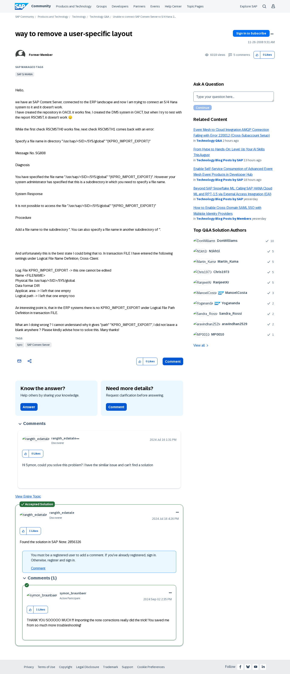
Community (41, 6)
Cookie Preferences (151, 667)
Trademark (110, 667)
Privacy (29, 667)
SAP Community (24, 17)
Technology (79, 17)
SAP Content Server (38, 344)
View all (199, 345)
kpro (19, 344)
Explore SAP (248, 6)
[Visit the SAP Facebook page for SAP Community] (240, 666)
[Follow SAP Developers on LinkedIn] (263, 666)
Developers (120, 6)
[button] (257, 55)
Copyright (65, 667)
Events (155, 6)
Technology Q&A (99, 17)
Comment (173, 361)
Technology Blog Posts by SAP (219, 160)
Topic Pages (195, 6)
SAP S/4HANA (24, 74)
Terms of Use (46, 667)
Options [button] (272, 34)
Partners (139, 6)
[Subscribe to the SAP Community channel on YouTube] (255, 666)
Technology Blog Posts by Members (223, 218)
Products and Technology (73, 6)
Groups (101, 6)
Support (127, 667)
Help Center (173, 6)
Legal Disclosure (87, 667)
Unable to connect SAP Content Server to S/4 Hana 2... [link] (144, 17)
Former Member (41, 55)
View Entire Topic (28, 496)
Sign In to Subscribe (251, 33)
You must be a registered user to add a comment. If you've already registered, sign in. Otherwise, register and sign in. (93, 557)
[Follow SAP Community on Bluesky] (248, 666)
